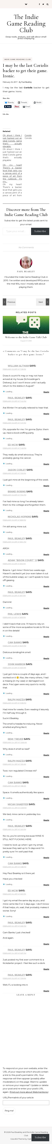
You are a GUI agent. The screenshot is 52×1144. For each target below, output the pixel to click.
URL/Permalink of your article (18, 1097)
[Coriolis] (36, 137)
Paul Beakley (26, 82)
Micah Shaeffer (18, 804)
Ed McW (13, 444)
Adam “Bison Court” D (22, 560)
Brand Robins (17, 491)
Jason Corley (17, 470)
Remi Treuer (15, 739)
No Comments (26, 247)
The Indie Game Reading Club (26, 23)
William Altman (18, 366)
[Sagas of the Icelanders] (43, 301)
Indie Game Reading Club (17, 59)
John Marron (16, 664)
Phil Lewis (14, 614)
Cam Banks (15, 642)
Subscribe (40, 231)
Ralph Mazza (16, 699)
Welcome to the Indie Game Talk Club (26, 337)
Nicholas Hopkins (19, 516)
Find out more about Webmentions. (29, 1092)
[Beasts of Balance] (9, 301)
